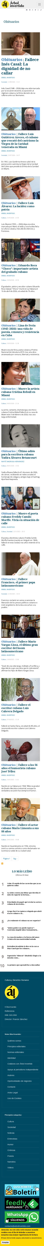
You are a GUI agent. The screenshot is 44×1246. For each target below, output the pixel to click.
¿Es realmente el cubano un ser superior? (24, 921)
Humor (10, 1144)
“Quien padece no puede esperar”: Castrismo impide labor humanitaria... (22, 929)
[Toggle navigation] (39, 4)
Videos (10, 1167)
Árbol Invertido (8, 77)
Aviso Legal (12, 1092)
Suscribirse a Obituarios (2, 863)
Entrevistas (12, 1139)
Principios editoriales (16, 1046)
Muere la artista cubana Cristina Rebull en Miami (20, 392)
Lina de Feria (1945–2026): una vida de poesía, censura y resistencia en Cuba (20, 330)
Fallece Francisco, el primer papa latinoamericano (18, 582)
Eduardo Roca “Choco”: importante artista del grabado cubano (19, 268)
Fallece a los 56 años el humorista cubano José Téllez (19, 768)
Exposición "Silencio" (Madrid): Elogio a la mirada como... (24, 957)
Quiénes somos (14, 1041)
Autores (10, 1075)
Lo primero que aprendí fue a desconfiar (23, 965)
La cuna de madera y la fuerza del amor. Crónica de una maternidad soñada (23, 938)
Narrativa (11, 1162)
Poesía (10, 1156)
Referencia (9, 1011)
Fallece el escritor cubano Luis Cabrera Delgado (15, 708)
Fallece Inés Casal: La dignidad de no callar (20, 66)
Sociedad (4, 82)
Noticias (10, 1133)
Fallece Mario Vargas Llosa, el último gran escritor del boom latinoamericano (19, 646)
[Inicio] (12, 4)
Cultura (3, 218)
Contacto (11, 1087)
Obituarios (11, 59)
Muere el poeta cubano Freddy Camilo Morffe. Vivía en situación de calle (20, 518)
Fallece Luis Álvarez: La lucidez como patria (17, 206)
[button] (27, 10)
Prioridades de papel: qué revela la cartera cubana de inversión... (24, 903)
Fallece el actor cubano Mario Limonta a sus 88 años (20, 828)
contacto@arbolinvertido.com (17, 1226)
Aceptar (5, 1242)
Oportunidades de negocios (19, 1081)
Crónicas (11, 1150)
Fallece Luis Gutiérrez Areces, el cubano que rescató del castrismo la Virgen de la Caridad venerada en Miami (19, 140)
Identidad (11, 1058)
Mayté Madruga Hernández (12, 461)
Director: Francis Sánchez (16, 1019)
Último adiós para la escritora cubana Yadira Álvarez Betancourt (19, 454)
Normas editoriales (15, 1052)
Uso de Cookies (14, 1098)
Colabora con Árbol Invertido (19, 1064)
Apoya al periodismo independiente (22, 1069)
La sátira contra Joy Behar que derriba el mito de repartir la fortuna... (23, 894)
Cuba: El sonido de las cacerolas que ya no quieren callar (24, 884)
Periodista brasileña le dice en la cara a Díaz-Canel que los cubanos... (23, 947)
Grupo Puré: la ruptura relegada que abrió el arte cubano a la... (24, 912)
